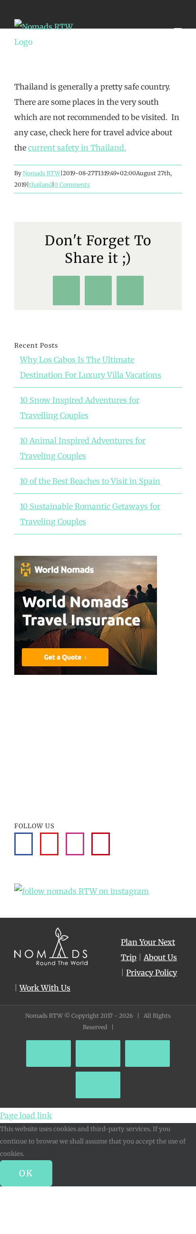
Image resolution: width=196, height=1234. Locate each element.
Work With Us (45, 988)
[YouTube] (49, 844)
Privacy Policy (151, 972)
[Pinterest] (100, 844)
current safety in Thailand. (77, 147)
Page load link (26, 1115)
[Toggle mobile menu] (178, 24)
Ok (26, 1173)
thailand (40, 184)
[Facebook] (23, 844)
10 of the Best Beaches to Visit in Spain (90, 481)
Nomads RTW (41, 173)
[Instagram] (75, 844)
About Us (160, 957)
